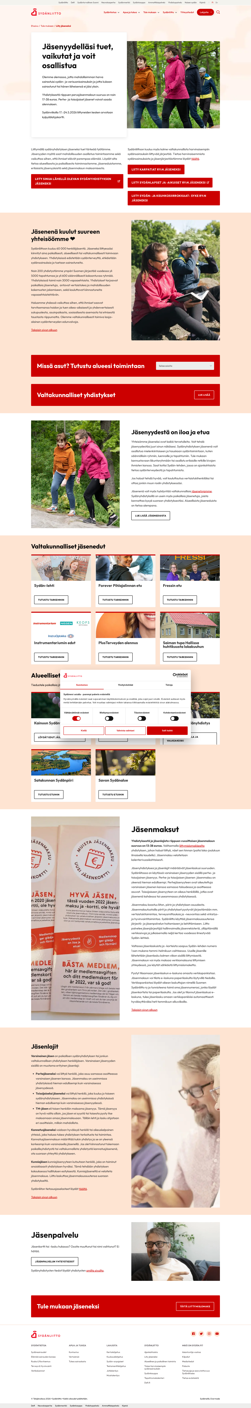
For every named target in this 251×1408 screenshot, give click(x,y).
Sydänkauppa (139, 2)
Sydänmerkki (124, 2)
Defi (73, 2)
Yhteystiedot (187, 12)
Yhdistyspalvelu (175, 2)
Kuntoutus (74, 1352)
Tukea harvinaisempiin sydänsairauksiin (155, 1367)
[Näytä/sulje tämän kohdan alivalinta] (118, 12)
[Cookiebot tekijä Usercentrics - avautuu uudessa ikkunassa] (175, 675)
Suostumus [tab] (82, 685)
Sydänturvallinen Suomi (87, 2)
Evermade (215, 1398)
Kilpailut (186, 1356)
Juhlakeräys (112, 1370)
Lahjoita (204, 12)
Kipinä (202, 2)
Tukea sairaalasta (77, 1361)
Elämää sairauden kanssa (43, 1356)
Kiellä (84, 730)
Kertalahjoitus (113, 1352)
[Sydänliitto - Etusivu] (45, 1334)
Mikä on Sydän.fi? (192, 1345)
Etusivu (34, 25)
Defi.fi (147, 1382)
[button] (218, 13)
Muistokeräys (113, 1375)
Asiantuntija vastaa (191, 1352)
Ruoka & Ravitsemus (40, 1361)
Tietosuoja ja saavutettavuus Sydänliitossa (196, 1372)
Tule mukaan (149, 12)
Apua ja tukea (130, 12)
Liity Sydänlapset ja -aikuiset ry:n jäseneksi (169, 182)
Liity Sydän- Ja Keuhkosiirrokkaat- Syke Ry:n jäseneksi (169, 198)
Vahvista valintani (125, 730)
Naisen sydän (191, 2)
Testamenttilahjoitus (116, 1366)
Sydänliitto (63, 2)
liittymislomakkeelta (192, 845)
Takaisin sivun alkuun (44, 330)
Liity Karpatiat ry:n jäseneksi (156, 169)
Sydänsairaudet (38, 1352)
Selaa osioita (165, 365)
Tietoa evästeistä (190, 1378)
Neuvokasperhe (108, 2)
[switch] (109, 718)
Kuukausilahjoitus (115, 1356)
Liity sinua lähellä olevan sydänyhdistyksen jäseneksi (73, 181)
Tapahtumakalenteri (154, 1378)
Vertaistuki (74, 1356)
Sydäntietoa (110, 12)
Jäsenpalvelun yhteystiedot (54, 1261)
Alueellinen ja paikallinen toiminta (160, 1361)
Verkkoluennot (38, 1370)
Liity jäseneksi (150, 1356)
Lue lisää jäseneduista (150, 515)
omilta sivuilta (95, 1270)
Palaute (186, 1366)
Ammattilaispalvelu (156, 2)
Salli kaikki (167, 730)
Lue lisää (204, 394)
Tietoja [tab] (169, 685)
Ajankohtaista (151, 1352)
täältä (195, 158)
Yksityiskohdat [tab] (125, 685)
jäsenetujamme (202, 491)
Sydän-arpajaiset (115, 1361)
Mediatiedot (188, 1361)
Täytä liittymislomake (195, 1306)
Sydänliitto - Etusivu (54, 12)
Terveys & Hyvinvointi (41, 1366)
